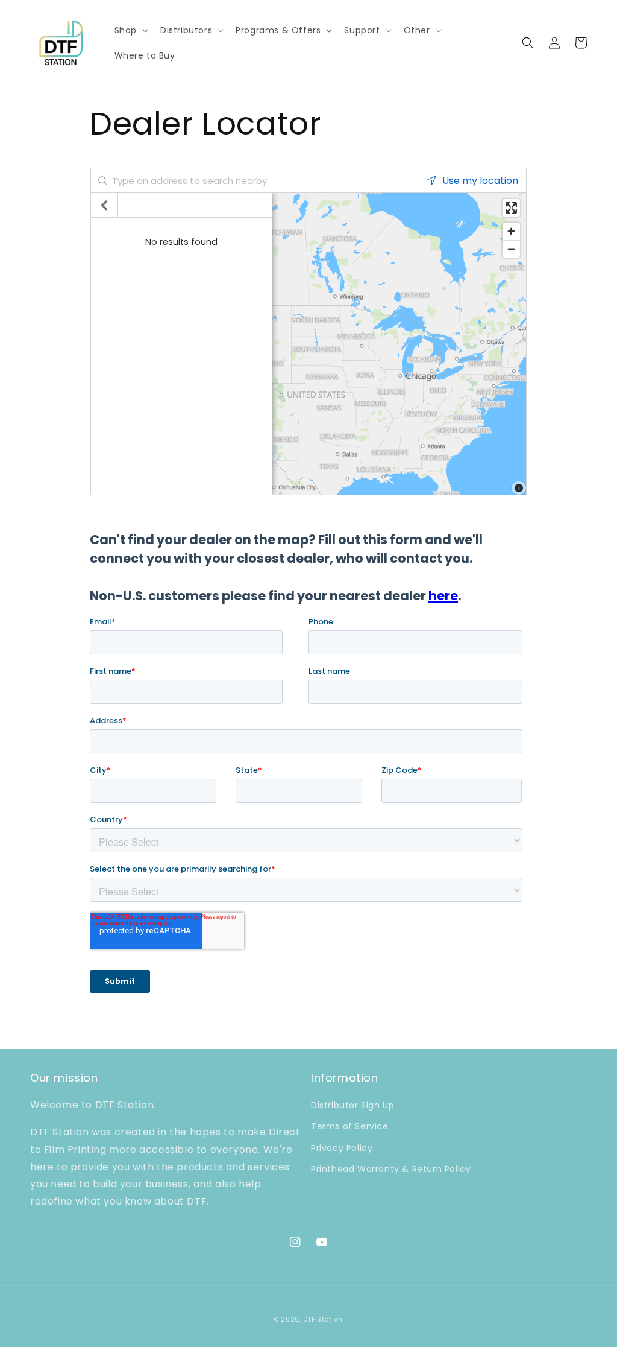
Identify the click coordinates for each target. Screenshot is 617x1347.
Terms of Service (350, 1126)
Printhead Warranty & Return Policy (391, 1169)
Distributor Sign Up (352, 1105)
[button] (130, 30)
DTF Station (323, 1319)
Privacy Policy (341, 1148)
